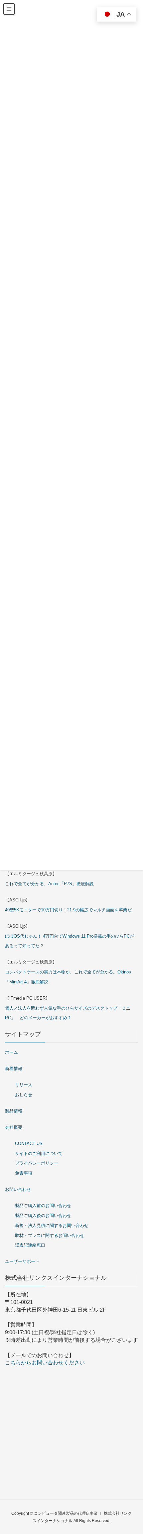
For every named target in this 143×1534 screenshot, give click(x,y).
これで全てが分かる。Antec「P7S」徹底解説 (49, 883)
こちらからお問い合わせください (45, 1362)
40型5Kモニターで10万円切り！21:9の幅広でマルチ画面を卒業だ (68, 909)
